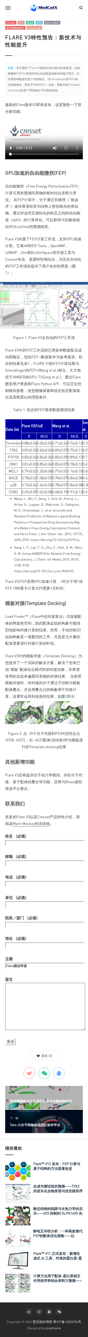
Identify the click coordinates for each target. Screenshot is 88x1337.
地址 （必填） (17, 938)
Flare (30, 22)
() (46, 1056)
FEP (21, 22)
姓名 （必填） (17, 836)
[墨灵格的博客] (44, 7)
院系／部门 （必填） (22, 918)
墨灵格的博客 (42, 1322)
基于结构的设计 (15, 27)
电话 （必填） (17, 877)
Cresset (10, 22)
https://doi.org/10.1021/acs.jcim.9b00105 (43, 571)
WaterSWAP (52, 22)
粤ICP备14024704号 (67, 1322)
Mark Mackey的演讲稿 (31, 823)
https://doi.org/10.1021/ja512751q (55, 540)
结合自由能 (34, 27)
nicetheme (53, 1328)
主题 (9, 959)
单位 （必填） (17, 897)
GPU (39, 22)
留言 (9, 979)
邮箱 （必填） (17, 856)
